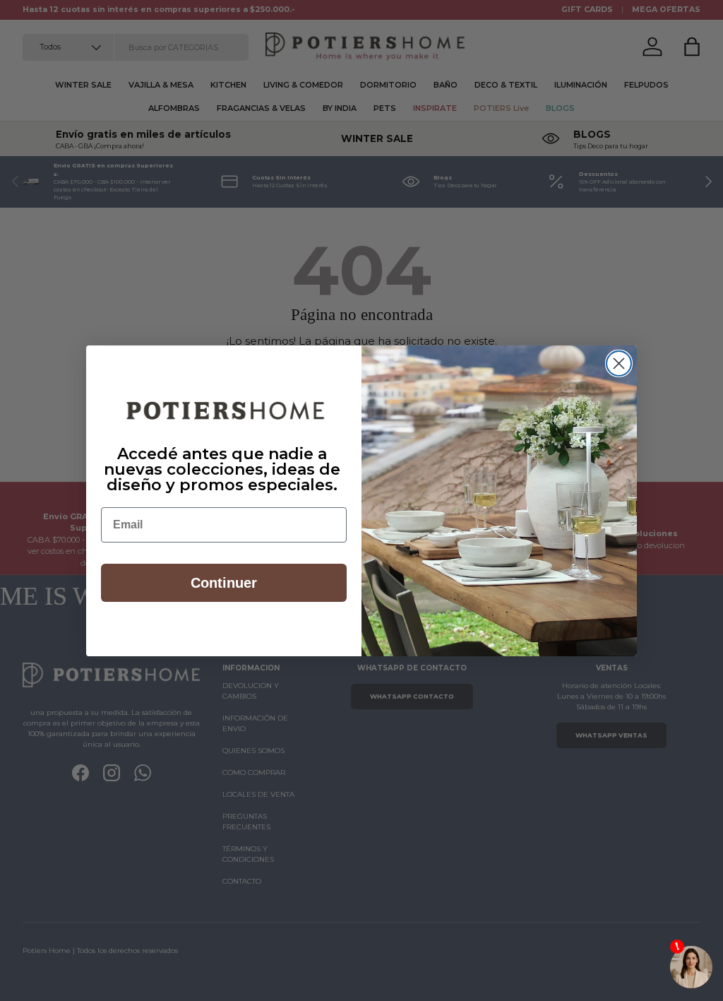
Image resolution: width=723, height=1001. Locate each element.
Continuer (224, 583)
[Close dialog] (619, 363)
